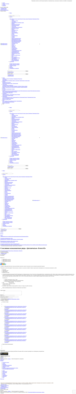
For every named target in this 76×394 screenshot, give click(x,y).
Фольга (13, 54)
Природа (29, 244)
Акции (27, 18)
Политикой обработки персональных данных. (36, 392)
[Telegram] (5, 264)
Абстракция (45, 244)
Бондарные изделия (15, 28)
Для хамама (14, 21)
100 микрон (7, 98)
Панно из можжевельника (16, 38)
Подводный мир (9, 244)
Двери (11, 18)
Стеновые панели (5, 92)
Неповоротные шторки (16, 24)
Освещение (30, 18)
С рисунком (17, 80)
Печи (38, 18)
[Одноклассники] (2, 264)
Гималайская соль (8, 87)
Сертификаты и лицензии (7, 365)
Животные (41, 244)
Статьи (3, 363)
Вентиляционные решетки (16, 41)
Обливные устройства (18, 86)
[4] (4, 256)
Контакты (4, 364)
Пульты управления (15, 60)
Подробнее (6, 309)
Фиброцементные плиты (16, 39)
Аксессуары (17, 18)
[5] (6, 256)
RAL (1, 244)
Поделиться (3, 263)
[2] (2, 256)
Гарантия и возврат (16, 63)
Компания (2, 359)
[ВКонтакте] (1, 264)
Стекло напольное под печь (16, 50)
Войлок (13, 29)
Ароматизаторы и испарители (17, 27)
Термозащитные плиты (16, 53)
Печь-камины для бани (16, 57)
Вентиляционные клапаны (16, 40)
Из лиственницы (15, 35)
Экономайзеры (14, 58)
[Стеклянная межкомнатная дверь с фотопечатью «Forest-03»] (11, 250)
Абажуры (13, 46)
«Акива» (9, 358)
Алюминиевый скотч (15, 51)
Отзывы (11, 63)
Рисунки (19, 244)
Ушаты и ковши (24, 86)
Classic (11, 83)
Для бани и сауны (15, 20)
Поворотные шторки (15, 25)
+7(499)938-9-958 (3, 8)
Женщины (4, 244)
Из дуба (13, 34)
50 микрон (11, 98)
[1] (1, 256)
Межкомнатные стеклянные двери (18, 22)
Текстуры (13, 244)
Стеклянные (11, 78)
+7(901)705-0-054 (3, 9)
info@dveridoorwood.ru (4, 10)
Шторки (13, 18)
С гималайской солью (13, 94)
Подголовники (14, 31)
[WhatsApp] (4, 264)
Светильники (14, 47)
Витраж (16, 244)
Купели (21, 18)
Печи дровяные (14, 56)
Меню (11, 107)
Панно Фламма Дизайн (16, 42)
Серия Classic (27, 80)
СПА (24, 244)
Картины (13, 87)
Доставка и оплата (5, 362)
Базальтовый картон (15, 52)
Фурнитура (20, 78)
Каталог (1, 360)
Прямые (12, 91)
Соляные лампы (14, 48)
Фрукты (35, 244)
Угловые (13, 36)
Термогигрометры (15, 32)
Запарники (11, 86)
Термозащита (34, 18)
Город (38, 244)
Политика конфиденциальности (8, 368)
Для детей (32, 244)
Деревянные (15, 78)
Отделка (24, 18)
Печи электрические (15, 59)
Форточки (11, 92)
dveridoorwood (2, 388)
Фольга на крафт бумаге (6, 99)
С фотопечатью (22, 80)
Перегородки (4, 371)
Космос (22, 244)
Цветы (26, 244)
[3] (3, 256)
